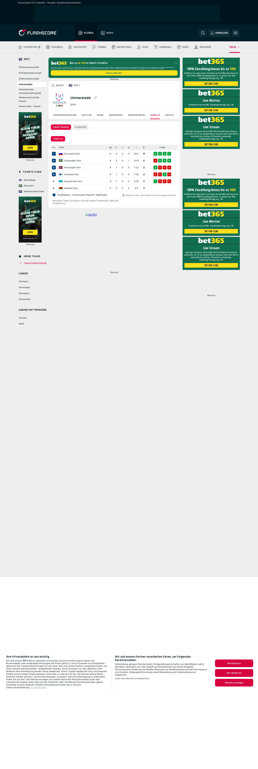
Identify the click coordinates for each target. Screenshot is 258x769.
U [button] (122, 147)
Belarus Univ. (71, 188)
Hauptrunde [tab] (61, 127)
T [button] (136, 147)
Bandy (60, 85)
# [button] (53, 147)
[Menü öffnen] (235, 33)
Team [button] (61, 147)
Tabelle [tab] (58, 138)
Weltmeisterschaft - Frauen (29, 99)
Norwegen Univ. (72, 167)
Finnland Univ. (71, 174)
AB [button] (110, 147)
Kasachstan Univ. (73, 181)
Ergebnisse (116, 115)
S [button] (116, 147)
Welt (77, 85)
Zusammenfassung (65, 115)
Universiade (25, 84)
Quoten (86, 115)
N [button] (128, 147)
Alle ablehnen (234, 673)
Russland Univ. (72, 153)
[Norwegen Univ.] (61, 167)
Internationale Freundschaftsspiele (30, 91)
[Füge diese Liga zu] (95, 98)
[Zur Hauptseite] (40, 33)
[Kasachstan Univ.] (61, 181)
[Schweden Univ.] (61, 161)
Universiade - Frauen (30, 106)
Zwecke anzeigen (234, 682)
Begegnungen (136, 115)
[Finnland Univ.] (61, 174)
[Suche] (203, 33)
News (100, 115)
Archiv (169, 115)
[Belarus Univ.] (61, 188)
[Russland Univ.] (61, 154)
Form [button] (162, 147)
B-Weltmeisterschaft (30, 72)
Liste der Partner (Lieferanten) (132, 678)
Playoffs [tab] (80, 127)
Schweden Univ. (72, 160)
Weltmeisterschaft (29, 67)
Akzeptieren (234, 663)
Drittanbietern (39, 687)
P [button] (144, 147)
